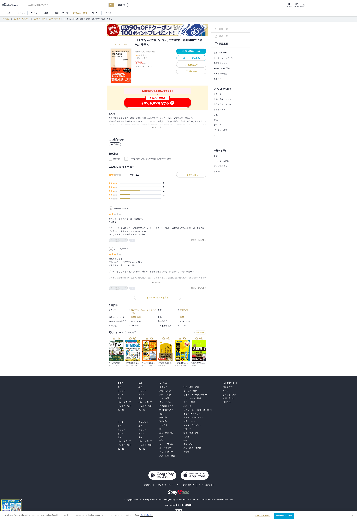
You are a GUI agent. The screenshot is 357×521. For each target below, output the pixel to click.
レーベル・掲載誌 (221, 161)
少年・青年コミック (222, 99)
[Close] (352, 516)
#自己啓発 (115, 144)
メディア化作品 (220, 73)
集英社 (183, 317)
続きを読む (159, 282)
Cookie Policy (147, 515)
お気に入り (193, 65)
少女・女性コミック (222, 104)
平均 (132, 175)
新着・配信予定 (220, 166)
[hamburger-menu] (352, 5)
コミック (217, 94)
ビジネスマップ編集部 (150, 366)
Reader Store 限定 (222, 68)
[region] (178, 516)
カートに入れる (193, 58)
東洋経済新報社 (181, 366)
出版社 (216, 156)
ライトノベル (219, 109)
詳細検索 (121, 5)
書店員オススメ (220, 63)
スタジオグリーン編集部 (134, 366)
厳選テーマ (218, 79)
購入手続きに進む (193, 51)
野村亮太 (116, 159)
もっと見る (159, 127)
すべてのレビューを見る (157, 297)
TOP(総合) (6, 19)
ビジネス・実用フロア (21, 19)
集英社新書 (150, 52)
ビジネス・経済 (39, 19)
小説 (216, 115)
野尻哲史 (161, 366)
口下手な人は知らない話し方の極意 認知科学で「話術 (150, 159)
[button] (206, 485)
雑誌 (216, 120)
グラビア (217, 125)
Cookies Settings (262, 516)
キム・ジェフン (114, 366)
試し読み (193, 71)
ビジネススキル (54, 19)
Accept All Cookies (284, 516)
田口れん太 (195, 366)
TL (215, 140)
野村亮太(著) (140, 52)
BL (215, 135)
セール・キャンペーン (223, 58)
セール (216, 171)
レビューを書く (141, 58)
